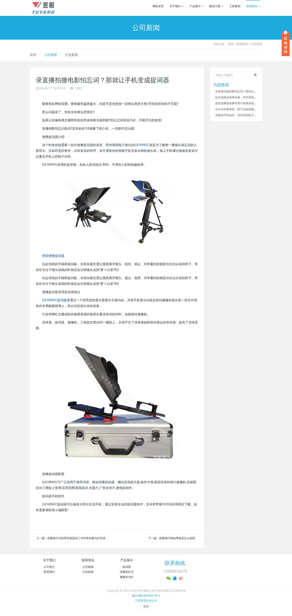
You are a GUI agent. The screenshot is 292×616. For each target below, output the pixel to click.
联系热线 (175, 562)
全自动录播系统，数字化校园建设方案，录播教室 (245, 109)
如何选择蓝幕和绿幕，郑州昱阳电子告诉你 (241, 97)
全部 (33, 55)
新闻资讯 (251, 6)
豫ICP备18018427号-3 (146, 595)
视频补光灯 (127, 577)
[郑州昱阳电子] (43, 8)
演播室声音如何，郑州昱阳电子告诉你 (238, 115)
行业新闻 (71, 55)
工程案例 (234, 6)
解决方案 (214, 6)
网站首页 (158, 6)
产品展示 (195, 6)
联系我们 (49, 572)
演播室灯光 (127, 572)
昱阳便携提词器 (53, 255)
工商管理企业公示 (146, 600)
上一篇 (70, 538)
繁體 (146, 606)
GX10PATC (141, 145)
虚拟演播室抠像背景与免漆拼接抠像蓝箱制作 (243, 103)
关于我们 (175, 6)
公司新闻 (256, 44)
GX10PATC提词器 (54, 300)
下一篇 (171, 538)
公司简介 (49, 567)
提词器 (127, 567)
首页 (231, 44)
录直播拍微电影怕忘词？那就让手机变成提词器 (244, 91)
